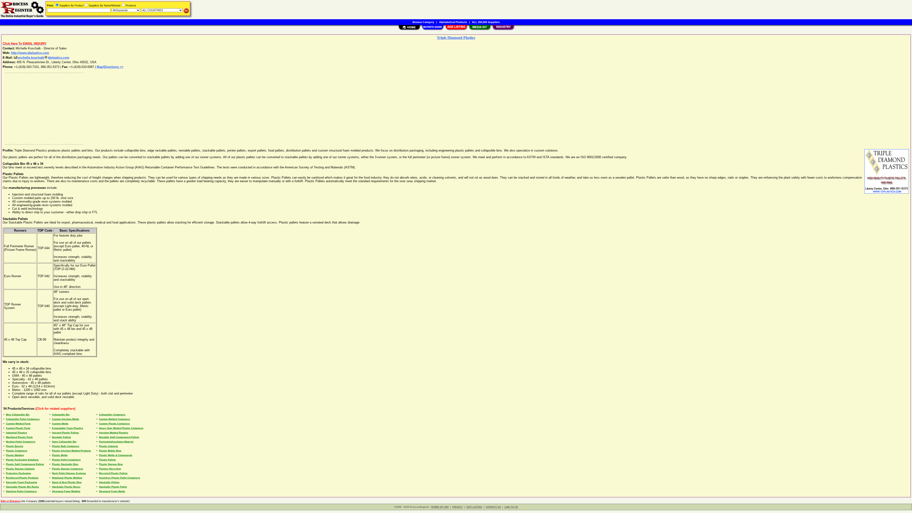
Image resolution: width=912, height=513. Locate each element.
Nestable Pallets (61, 437)
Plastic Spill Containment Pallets (25, 464)
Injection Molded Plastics (113, 432)
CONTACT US (493, 507)
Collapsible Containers (112, 414)
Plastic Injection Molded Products (71, 450)
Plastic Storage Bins (111, 464)
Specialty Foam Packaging (21, 482)
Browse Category (423, 22)
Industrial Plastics (16, 432)
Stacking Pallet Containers (21, 491)
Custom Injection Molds (65, 419)
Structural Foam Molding (66, 491)
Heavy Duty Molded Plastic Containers (121, 428)
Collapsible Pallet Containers (23, 419)
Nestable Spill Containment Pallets (119, 437)
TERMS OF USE (440, 507)
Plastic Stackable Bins (65, 464)
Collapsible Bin (61, 414)
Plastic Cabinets (108, 446)
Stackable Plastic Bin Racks (22, 486)
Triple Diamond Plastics (456, 37)
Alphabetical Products (453, 22)
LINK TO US (511, 507)
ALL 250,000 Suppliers (486, 22)
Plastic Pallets (107, 459)
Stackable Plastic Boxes (66, 486)
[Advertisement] (145, 107)
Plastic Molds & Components (115, 455)
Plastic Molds (60, 455)
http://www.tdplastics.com (30, 53)
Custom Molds (60, 423)
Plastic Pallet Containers (66, 459)
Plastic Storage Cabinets (20, 468)
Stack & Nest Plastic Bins (67, 482)
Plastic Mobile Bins (110, 450)
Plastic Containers (16, 450)
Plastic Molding (15, 455)
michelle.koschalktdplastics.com (43, 57)
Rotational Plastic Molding (67, 477)
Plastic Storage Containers (67, 468)
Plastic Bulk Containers (65, 446)
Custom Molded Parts (18, 423)
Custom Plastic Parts (18, 428)
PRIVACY (457, 507)
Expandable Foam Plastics (67, 428)
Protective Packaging (18, 473)
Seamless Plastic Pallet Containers (119, 477)
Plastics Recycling (110, 468)
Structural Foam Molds (112, 491)
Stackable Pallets (109, 482)
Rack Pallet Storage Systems (69, 473)
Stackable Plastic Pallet (113, 486)
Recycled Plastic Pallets (113, 473)
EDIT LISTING (474, 507)
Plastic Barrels (14, 446)
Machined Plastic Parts (19, 437)
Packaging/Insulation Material (116, 441)
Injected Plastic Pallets (65, 432)
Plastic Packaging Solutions (22, 459)
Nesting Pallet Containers (20, 441)
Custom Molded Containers (114, 419)
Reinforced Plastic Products (22, 477)
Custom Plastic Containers (114, 423)
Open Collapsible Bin (64, 441)
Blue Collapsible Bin (17, 414)
